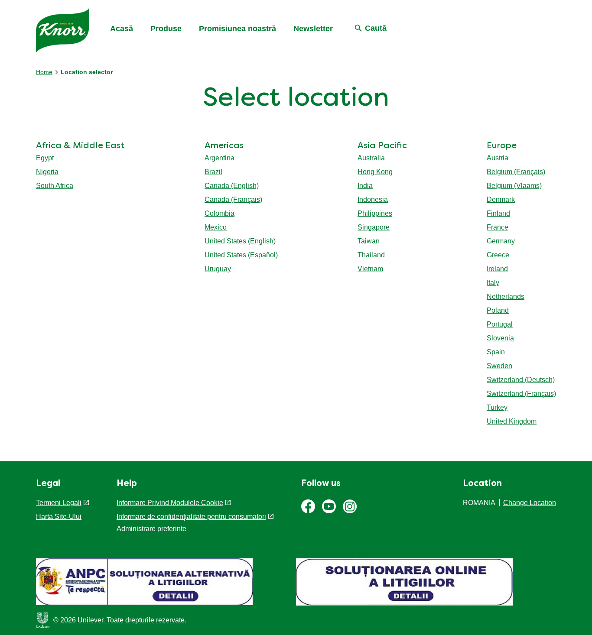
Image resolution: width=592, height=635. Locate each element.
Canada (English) (232, 185)
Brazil (213, 171)
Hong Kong (375, 171)
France (497, 227)
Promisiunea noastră (237, 28)
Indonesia (373, 199)
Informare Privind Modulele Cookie (170, 502)
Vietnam (370, 268)
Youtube (329, 506)
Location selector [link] (87, 71)
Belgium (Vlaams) (514, 185)
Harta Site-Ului (58, 516)
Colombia (219, 213)
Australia (371, 158)
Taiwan (369, 241)
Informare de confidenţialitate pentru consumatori (191, 516)
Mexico (216, 227)
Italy (493, 282)
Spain (496, 352)
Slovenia (500, 338)
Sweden (499, 365)
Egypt (45, 158)
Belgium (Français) (516, 171)
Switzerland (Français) (521, 393)
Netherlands (505, 296)
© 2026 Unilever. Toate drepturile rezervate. (119, 620)
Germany (501, 241)
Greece (498, 255)
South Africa (54, 185)
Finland (498, 213)
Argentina (219, 158)
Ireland (497, 268)
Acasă (121, 28)
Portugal (500, 324)
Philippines (375, 213)
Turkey (497, 407)
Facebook (308, 506)
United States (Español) (241, 255)
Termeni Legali (58, 502)
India (365, 185)
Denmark (501, 199)
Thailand (371, 255)
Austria (497, 158)
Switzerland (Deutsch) (521, 379)
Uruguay (218, 268)
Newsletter (313, 28)
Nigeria (47, 171)
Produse (166, 28)
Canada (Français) (233, 199)
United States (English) (240, 241)
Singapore (374, 227)
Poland (498, 310)
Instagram (350, 506)
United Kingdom (512, 421)
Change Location (529, 502)
